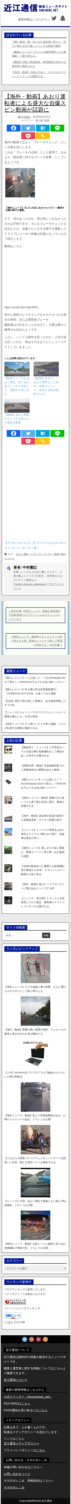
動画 (47, 120)
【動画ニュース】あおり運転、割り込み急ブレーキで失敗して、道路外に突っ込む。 (16, 386)
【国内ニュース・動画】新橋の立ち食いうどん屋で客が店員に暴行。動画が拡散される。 (42, 801)
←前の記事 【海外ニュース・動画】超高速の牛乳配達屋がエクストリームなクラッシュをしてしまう (35, 615)
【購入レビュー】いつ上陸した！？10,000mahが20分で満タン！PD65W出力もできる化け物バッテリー (43, 783)
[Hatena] (43, 128)
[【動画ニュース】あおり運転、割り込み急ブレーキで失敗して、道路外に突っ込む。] (17, 369)
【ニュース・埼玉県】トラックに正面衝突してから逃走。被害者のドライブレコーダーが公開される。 (42, 902)
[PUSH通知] (63, 19)
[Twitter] (54, 19)
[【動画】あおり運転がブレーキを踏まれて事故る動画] (17, 405)
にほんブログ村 (14, 1322)
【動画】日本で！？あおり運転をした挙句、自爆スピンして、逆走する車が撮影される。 (46, 386)
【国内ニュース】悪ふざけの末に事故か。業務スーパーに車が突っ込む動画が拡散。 (42, 852)
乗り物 (39, 120)
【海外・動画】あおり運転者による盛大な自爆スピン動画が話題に (35, 103)
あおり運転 (22, 554)
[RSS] (45, 1339)
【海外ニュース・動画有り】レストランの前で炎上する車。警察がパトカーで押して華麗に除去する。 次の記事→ (36, 640)
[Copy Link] (43, 135)
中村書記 (26, 116)
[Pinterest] (38, 1339)
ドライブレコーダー (41, 554)
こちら (43, 1410)
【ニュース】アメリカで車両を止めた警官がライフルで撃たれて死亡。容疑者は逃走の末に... (42, 834)
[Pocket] (28, 135)
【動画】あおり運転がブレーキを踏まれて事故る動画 (16, 418)
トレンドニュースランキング (22, 1308)
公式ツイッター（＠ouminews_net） (28, 1396)
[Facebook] (14, 128)
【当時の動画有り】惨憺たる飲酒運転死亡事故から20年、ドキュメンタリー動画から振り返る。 (43, 870)
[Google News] (31, 1339)
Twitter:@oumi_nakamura (29, 584)
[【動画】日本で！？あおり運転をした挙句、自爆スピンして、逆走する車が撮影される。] (46, 369)
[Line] (57, 128)
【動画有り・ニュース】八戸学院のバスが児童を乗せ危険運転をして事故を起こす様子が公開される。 (42, 751)
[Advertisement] (35, 277)
